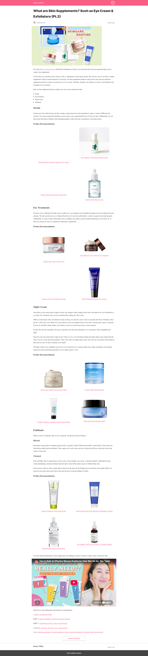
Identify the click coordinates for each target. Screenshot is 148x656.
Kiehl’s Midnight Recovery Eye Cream (94, 299)
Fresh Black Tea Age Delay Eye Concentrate (94, 255)
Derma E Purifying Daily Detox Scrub (53, 511)
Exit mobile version (74, 653)
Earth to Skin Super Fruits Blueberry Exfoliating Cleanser (94, 511)
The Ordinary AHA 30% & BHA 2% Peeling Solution (94, 544)
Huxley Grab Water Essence (94, 199)
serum (67, 632)
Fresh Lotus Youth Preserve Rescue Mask (53, 390)
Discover (50, 628)
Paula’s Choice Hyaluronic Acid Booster (54, 195)
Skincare (44, 628)
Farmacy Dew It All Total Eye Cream (54, 299)
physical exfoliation (57, 632)
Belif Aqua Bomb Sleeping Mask (94, 421)
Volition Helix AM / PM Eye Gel (53, 261)
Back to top (111, 647)
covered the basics (49, 69)
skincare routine (88, 632)
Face (55, 628)
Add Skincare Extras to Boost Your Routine (53, 623)
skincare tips (99, 632)
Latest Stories (62, 628)
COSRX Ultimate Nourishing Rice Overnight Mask (53, 422)
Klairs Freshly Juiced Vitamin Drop (53, 548)
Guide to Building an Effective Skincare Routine (54, 619)
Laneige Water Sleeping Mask (94, 390)
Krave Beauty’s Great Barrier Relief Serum (94, 157)
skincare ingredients (76, 632)
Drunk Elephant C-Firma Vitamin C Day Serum (53, 162)
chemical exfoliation (43, 632)
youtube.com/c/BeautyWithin (42, 614)
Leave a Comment (74, 638)
